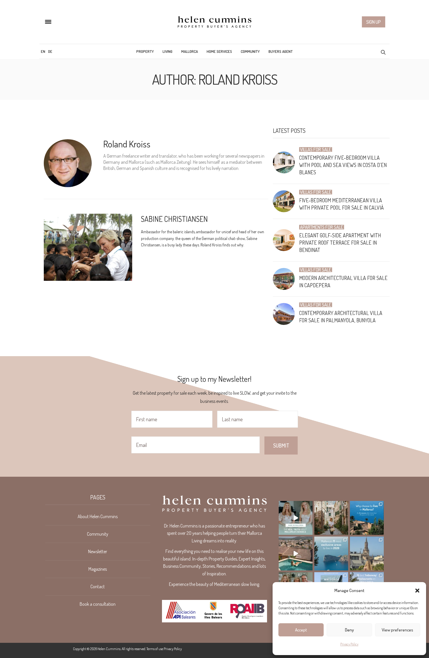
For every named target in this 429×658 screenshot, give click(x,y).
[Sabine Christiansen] (88, 247)
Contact (97, 586)
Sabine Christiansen (174, 219)
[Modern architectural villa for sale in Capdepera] (286, 279)
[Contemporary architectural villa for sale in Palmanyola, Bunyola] (286, 314)
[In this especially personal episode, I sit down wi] (296, 518)
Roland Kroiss (126, 144)
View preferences (397, 630)
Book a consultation (98, 604)
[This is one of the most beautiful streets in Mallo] (331, 518)
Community (250, 51)
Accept (301, 630)
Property (145, 51)
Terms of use (155, 649)
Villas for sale (315, 149)
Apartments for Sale (321, 227)
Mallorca (189, 51)
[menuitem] (43, 51)
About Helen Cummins (98, 516)
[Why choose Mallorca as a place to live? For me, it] (367, 518)
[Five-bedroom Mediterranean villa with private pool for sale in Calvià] (286, 201)
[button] (417, 590)
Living (167, 51)
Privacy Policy (349, 644)
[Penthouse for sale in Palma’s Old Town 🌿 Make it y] (367, 553)
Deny (349, 630)
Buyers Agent (280, 51)
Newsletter (97, 551)
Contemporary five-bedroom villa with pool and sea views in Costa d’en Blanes (343, 164)
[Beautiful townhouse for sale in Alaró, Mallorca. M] (296, 553)
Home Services (219, 51)
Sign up (373, 22)
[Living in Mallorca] (214, 22)
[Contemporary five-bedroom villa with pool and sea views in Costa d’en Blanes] (286, 162)
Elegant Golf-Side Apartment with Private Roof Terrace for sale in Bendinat (340, 242)
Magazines (97, 569)
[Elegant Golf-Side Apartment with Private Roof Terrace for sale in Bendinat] (286, 240)
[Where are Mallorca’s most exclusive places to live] (331, 553)
